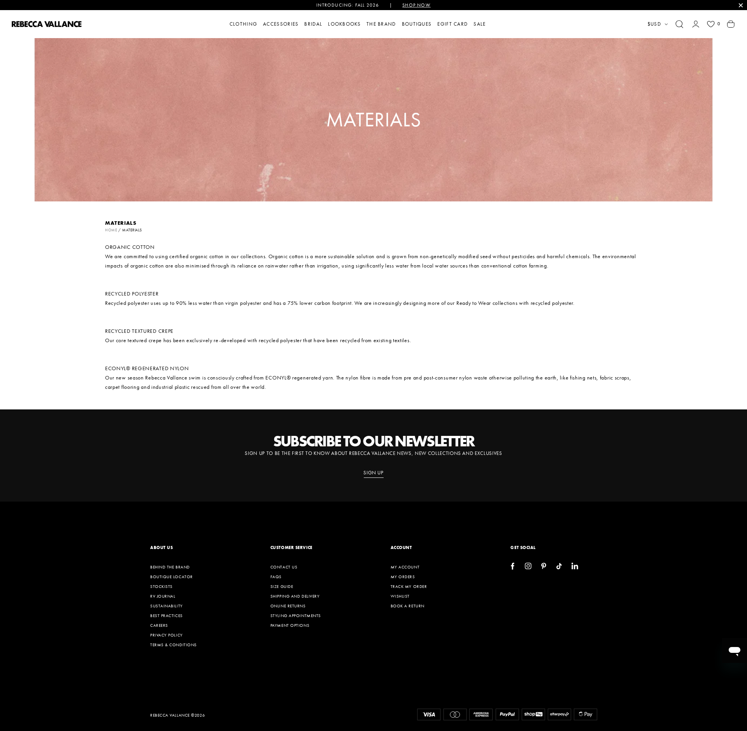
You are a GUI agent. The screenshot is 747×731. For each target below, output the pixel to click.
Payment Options (289, 625)
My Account (405, 567)
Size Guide (281, 586)
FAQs (276, 576)
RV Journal (162, 596)
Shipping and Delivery (295, 596)
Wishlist (400, 596)
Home (111, 230)
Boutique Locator (171, 576)
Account (401, 547)
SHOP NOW (416, 5)
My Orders (403, 576)
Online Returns (288, 606)
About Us (161, 547)
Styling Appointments (295, 615)
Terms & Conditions (173, 644)
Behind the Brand (170, 567)
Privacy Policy (166, 635)
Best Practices (166, 615)
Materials (132, 230)
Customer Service (291, 547)
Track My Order (409, 586)
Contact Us (284, 567)
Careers (159, 625)
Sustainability (166, 606)
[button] (679, 24)
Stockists (161, 586)
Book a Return (407, 606)
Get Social (523, 547)
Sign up (373, 473)
